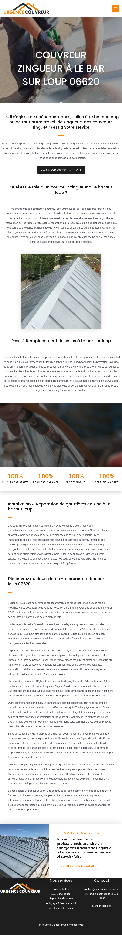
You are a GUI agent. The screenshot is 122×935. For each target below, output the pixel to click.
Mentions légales (101, 905)
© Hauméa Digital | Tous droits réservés (61, 924)
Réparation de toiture (61, 898)
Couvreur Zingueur (61, 893)
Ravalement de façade (61, 908)
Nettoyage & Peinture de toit (61, 903)
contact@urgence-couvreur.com (101, 889)
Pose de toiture (61, 889)
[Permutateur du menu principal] (115, 8)
